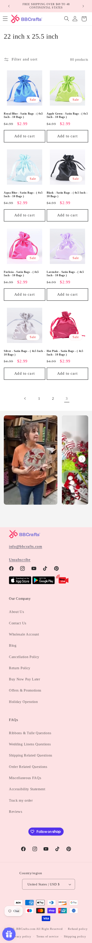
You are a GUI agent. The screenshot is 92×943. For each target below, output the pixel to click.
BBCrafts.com (26, 928)
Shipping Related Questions (30, 755)
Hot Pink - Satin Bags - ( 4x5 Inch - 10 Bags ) (65, 352)
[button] (66, 19)
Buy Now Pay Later (24, 679)
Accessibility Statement (27, 789)
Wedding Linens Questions (30, 744)
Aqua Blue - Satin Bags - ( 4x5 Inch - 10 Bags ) (23, 194)
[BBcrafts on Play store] (43, 583)
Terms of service (47, 936)
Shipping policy (75, 936)
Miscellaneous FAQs (25, 778)
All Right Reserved (49, 928)
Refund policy (78, 928)
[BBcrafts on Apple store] (20, 583)
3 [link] (67, 398)
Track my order (21, 800)
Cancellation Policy (24, 657)
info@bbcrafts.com (25, 546)
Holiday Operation (23, 702)
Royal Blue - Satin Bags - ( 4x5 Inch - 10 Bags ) (23, 115)
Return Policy (19, 668)
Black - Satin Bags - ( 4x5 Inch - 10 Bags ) (67, 194)
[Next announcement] (83, 6)
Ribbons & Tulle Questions (30, 733)
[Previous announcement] (9, 6)
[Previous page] (25, 398)
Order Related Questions (28, 767)
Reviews (15, 811)
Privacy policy (21, 936)
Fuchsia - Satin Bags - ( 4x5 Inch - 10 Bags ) (21, 273)
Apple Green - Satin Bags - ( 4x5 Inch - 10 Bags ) (67, 115)
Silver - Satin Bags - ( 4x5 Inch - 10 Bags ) (24, 352)
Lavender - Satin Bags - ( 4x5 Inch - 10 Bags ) (65, 273)
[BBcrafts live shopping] (62, 583)
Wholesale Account (24, 634)
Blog (13, 645)
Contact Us (17, 623)
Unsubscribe (20, 560)
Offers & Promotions (25, 690)
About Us (16, 612)
